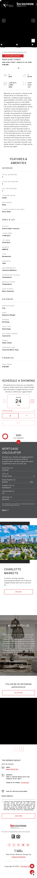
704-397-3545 (25, 782)
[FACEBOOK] (9, 845)
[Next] (32, 401)
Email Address (7, 796)
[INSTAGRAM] (14, 845)
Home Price (6, 468)
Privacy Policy (28, 809)
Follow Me (18, 693)
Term (4, 474)
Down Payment (7, 480)
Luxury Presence (19, 857)
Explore (18, 592)
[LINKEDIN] (18, 845)
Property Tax (7, 485)
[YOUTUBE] (23, 845)
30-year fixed (6, 476)
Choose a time (7, 410)
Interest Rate (7, 491)
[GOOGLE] (28, 845)
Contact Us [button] (18, 664)
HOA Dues (5, 497)
